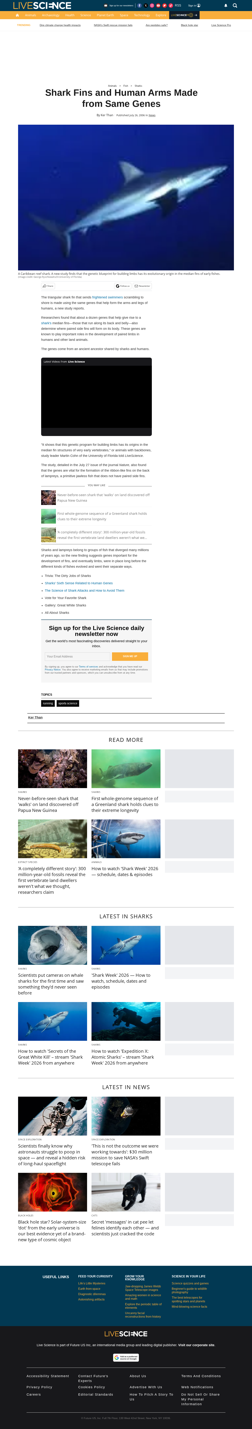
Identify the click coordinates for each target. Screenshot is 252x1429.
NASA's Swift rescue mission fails (113, 25)
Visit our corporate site (196, 1345)
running (48, 703)
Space (124, 15)
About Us (138, 1376)
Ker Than (107, 115)
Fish (125, 85)
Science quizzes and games (190, 1283)
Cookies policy (91, 1387)
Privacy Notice (53, 669)
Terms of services (89, 666)
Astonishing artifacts (91, 1299)
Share (50, 286)
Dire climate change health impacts (60, 25)
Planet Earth (105, 15)
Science (85, 15)
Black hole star (189, 25)
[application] (96, 397)
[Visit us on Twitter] (146, 5)
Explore (161, 15)
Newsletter (144, 286)
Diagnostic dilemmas (92, 1294)
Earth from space (89, 1288)
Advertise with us (146, 1387)
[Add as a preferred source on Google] (126, 1358)
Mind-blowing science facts (189, 1306)
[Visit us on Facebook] (139, 5)
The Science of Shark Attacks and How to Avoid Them (84, 590)
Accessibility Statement (48, 1376)
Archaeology (50, 15)
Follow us (125, 286)
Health (70, 15)
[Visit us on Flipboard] (164, 5)
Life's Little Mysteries (91, 1283)
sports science (67, 703)
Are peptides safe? (157, 25)
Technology (142, 15)
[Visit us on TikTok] (171, 5)
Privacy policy (39, 1387)
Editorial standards (95, 1394)
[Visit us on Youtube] (158, 5)
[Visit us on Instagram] (152, 5)
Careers (34, 1394)
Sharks (138, 85)
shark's (46, 323)
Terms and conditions (201, 1376)
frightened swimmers (107, 297)
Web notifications (197, 1387)
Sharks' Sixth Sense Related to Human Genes (79, 583)
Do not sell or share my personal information (200, 1399)
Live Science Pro (221, 25)
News (152, 115)
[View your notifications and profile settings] (225, 5)
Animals (30, 15)
